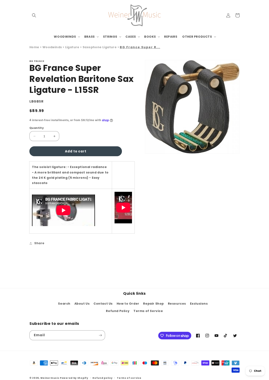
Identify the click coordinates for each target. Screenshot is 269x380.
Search (64, 303)
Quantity (36, 128)
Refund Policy (117, 311)
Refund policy (102, 378)
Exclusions (199, 303)
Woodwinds (52, 47)
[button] (34, 15)
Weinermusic (49, 378)
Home (34, 47)
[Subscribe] (100, 335)
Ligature (72, 47)
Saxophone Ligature (100, 47)
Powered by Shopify (74, 378)
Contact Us (103, 303)
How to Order (128, 303)
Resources (177, 303)
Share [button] (39, 243)
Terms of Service (148, 311)
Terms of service (129, 378)
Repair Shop (153, 303)
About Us (82, 303)
